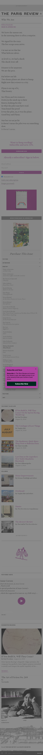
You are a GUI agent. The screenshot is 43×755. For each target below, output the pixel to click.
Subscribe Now (21, 384)
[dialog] (21, 377)
